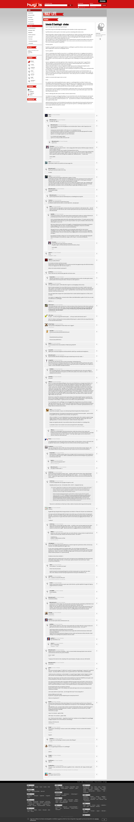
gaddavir (50, 619)
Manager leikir (31, 30)
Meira (29, 53)
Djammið (57, 786)
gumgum (32, 91)
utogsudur (50, 360)
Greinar (46, 20)
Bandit (49, 701)
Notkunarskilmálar (98, 781)
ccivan (32, 64)
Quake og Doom (31, 34)
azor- (31, 89)
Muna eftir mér (82, 7)
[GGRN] (52, 536)
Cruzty (51, 582)
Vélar (84, 809)
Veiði (104, 791)
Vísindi (28, 797)
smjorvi (50, 252)
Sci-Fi (61, 808)
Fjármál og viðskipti (35, 791)
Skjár (56, 805)
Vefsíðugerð (63, 795)
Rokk (106, 799)
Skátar (76, 788)
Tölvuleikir (30, 43)
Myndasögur (65, 801)
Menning (57, 798)
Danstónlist (85, 796)
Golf (92, 788)
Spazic (49, 343)
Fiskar (28, 786)
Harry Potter (70, 799)
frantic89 (50, 350)
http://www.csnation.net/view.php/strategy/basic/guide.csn (79, 40)
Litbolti (84, 791)
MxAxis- (55, 536)
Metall (104, 798)
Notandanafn (80, 3)
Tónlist (84, 795)
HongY (49, 727)
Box (92, 786)
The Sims (30, 39)
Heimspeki (36, 795)
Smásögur (76, 801)
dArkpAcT (33, 80)
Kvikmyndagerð (74, 794)
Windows (98, 806)
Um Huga (105, 781)
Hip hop (97, 796)
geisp (49, 667)
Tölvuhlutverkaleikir (32, 41)
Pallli (49, 161)
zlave (32, 70)
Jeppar (98, 810)
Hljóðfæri (103, 796)
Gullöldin (92, 796)
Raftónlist (101, 799)
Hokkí (104, 788)
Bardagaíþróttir (86, 786)
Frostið (78, 781)
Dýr (28, 785)
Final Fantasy (31, 23)
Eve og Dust (30, 21)
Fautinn (50, 283)
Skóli (49, 810)
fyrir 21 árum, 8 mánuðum (55, 114)
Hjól (101, 788)
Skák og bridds (92, 791)
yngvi (32, 77)
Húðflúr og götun (64, 788)
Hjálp (82, 781)
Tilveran (32, 811)
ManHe (52, 460)
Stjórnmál (43, 791)
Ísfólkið (76, 799)
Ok (104, 819)
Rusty (49, 438)
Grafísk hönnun (58, 794)
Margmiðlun (57, 792)
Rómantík (44, 810)
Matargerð (72, 788)
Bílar (84, 810)
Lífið (28, 808)
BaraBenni (50, 446)
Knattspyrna (97, 789)
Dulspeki (62, 786)
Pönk (97, 799)
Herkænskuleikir (32, 28)
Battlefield (30, 13)
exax (51, 409)
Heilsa (77, 786)
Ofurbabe (52, 146)
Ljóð (60, 801)
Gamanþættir (58, 806)
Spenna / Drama (74, 808)
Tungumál (48, 795)
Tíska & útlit (57, 789)
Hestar (41, 786)
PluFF (49, 114)
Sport (84, 785)
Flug (88, 810)
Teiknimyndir (57, 809)
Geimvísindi (29, 795)
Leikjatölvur (103, 805)
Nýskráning (103, 1)
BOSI (51, 206)
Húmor (39, 810)
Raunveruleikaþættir (73, 806)
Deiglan (28, 791)
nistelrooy (98, 33)
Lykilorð (91, 3)
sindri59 (50, 576)
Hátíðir (35, 810)
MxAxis (52, 531)
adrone (50, 745)
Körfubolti (103, 789)
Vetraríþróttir (85, 792)
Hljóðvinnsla (66, 794)
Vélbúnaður (92, 806)
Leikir (29, 10)
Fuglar (32, 786)
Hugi (84, 815)
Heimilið (57, 788)
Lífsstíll (56, 785)
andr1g (32, 74)
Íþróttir (84, 789)
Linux (84, 806)
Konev (49, 176)
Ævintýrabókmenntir (63, 802)
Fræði (28, 794)
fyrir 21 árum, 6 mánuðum (56, 755)
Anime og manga (58, 799)
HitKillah (51, 369)
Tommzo (50, 200)
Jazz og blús (93, 798)
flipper (49, 507)
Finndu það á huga (48, 3)
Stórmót (98, 791)
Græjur (98, 805)
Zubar (51, 564)
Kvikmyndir (65, 806)
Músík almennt (86, 799)
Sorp (28, 811)
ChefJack (33, 67)
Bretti (95, 786)
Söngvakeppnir (87, 800)
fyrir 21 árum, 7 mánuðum (58, 146)
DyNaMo (52, 214)
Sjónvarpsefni (66, 808)
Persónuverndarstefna (88, 781)
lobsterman (51, 304)
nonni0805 (52, 590)
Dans (99, 786)
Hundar (45, 786)
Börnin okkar (30, 810)
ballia (49, 773)
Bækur (65, 799)
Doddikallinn (51, 765)
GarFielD (51, 330)
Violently (50, 376)
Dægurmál (29, 789)
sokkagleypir (51, 543)
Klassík (99, 798)
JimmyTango (51, 324)
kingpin (50, 755)
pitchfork (50, 271)
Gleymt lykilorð (93, 7)
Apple (84, 805)
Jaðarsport (90, 789)
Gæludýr (36, 786)
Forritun (93, 805)
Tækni (84, 803)
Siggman (50, 259)
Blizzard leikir (31, 15)
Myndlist (71, 801)
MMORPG (30, 32)
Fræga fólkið (72, 786)
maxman (51, 738)
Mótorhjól (104, 810)
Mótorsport (85, 812)
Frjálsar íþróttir (86, 788)
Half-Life (30, 26)
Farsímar (89, 805)
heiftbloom (50, 760)
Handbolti (96, 788)
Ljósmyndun (57, 795)
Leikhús (56, 801)
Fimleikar (104, 786)
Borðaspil (30, 17)
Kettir (49, 786)
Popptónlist (92, 799)
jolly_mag (50, 315)
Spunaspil (30, 36)
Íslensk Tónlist (86, 798)
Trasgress (32, 93)
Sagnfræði (42, 795)
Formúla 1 (93, 810)
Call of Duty (30, 19)
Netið (88, 806)
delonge (50, 612)
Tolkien (56, 802)
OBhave (50, 381)
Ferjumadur (52, 277)
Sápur (56, 808)
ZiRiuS (32, 61)
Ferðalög (67, 786)
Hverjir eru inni (31, 99)
